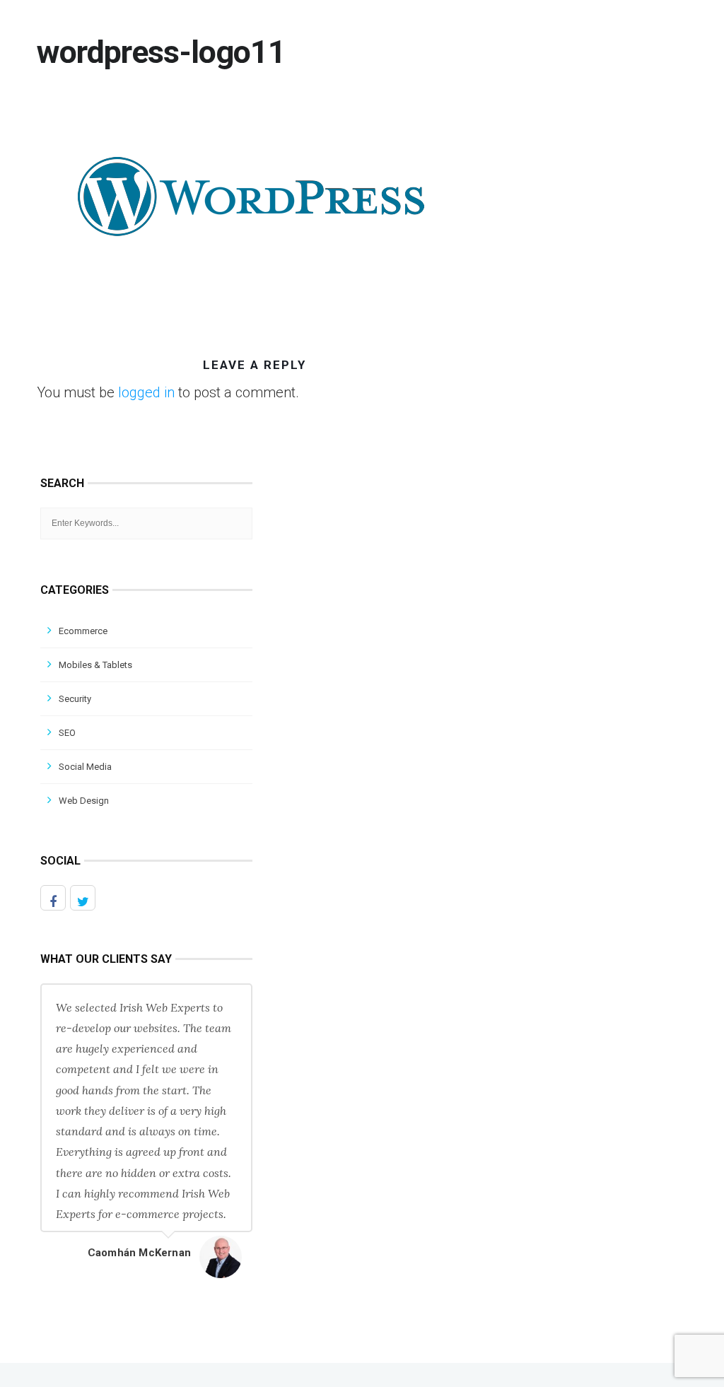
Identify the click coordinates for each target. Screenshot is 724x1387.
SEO (67, 732)
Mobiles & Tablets (95, 665)
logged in (146, 392)
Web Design (84, 800)
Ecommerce (83, 631)
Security (75, 699)
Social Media (85, 766)
